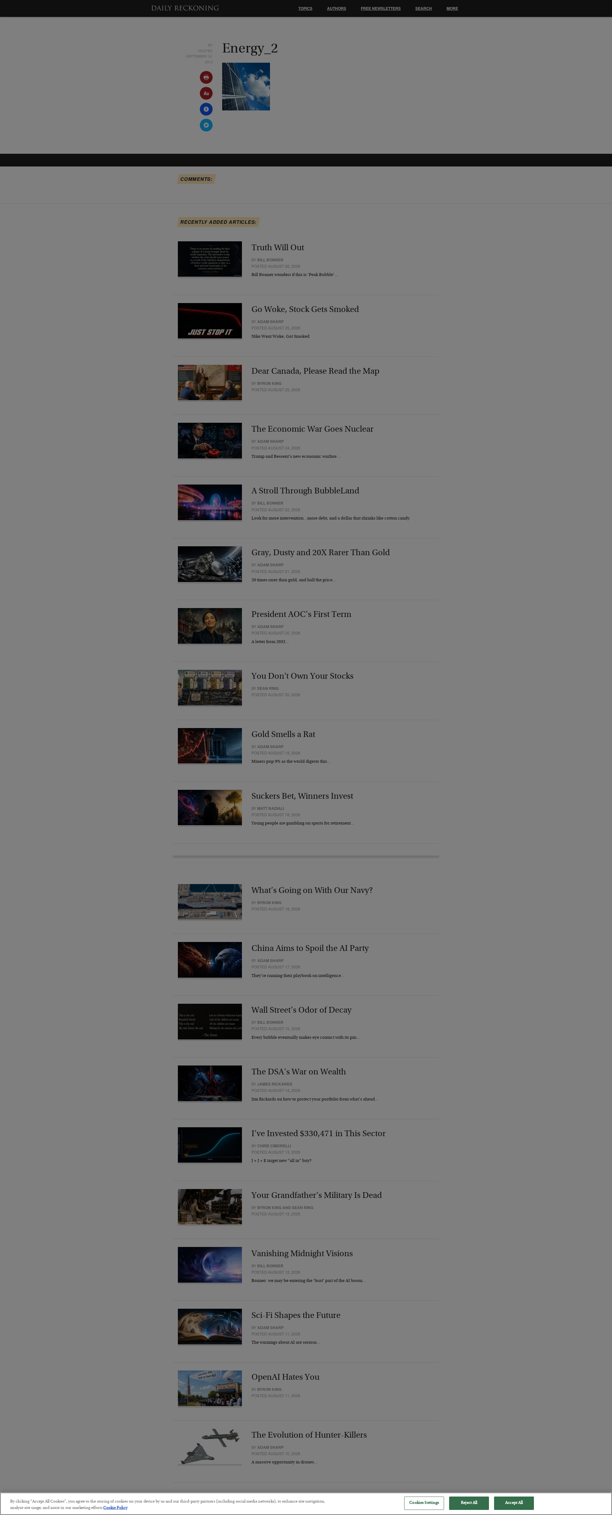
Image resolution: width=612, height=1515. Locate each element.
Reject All (469, 1503)
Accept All (514, 1503)
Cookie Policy (115, 1508)
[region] (306, 1503)
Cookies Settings (424, 1503)
